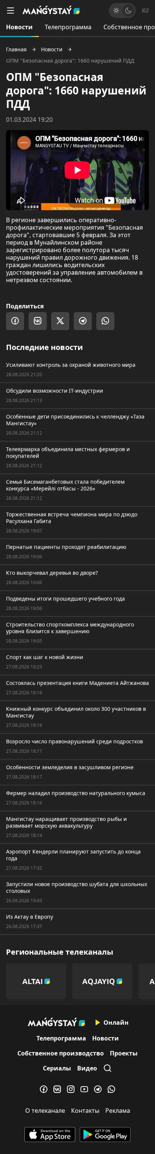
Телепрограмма (68, 27)
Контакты (85, 1110)
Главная (16, 49)
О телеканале (45, 1110)
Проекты (124, 1053)
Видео (87, 1068)
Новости (19, 27)
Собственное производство (60, 1053)
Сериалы (57, 1068)
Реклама (117, 1110)
